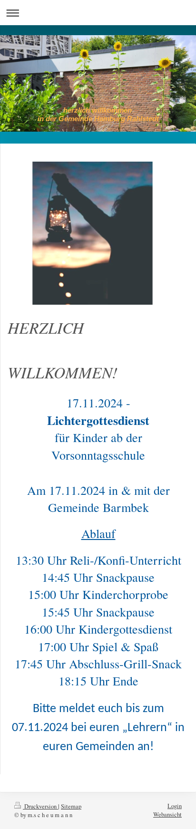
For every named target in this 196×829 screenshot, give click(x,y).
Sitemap (71, 806)
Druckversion (40, 806)
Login (174, 806)
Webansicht (167, 814)
